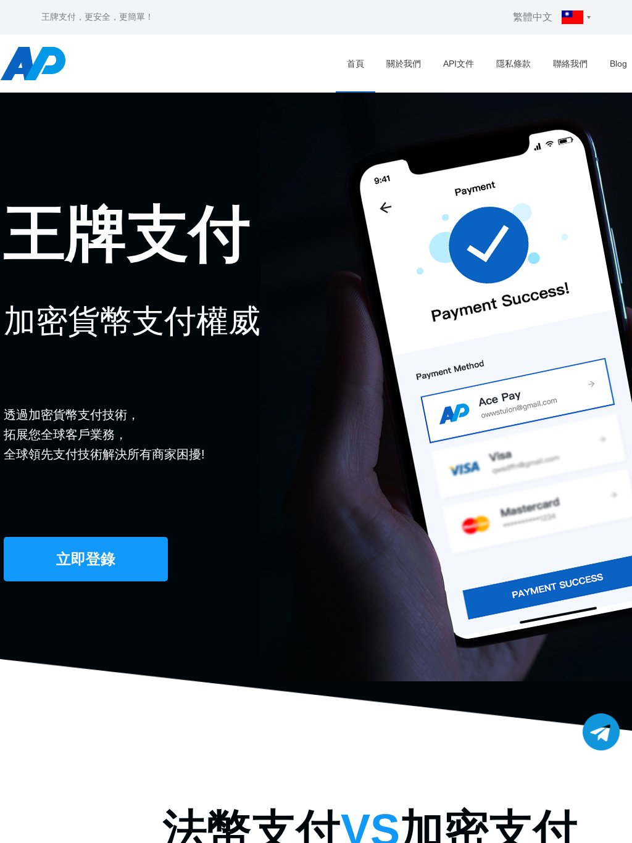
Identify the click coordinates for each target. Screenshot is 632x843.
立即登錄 (85, 558)
